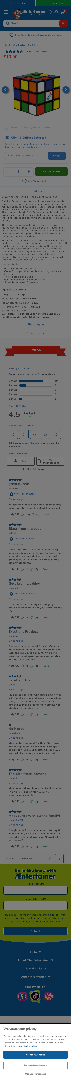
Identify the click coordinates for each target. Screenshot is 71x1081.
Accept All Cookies (35, 1054)
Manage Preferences (35, 1074)
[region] (35, 1052)
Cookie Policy (30, 1046)
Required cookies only (35, 1065)
